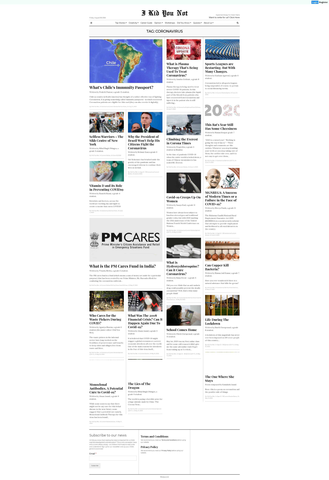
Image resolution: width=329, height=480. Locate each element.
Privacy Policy (166, 450)
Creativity (133, 23)
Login (315, 2)
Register (323, 2)
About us (208, 23)
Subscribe (94, 465)
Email (92, 453)
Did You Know (183, 23)
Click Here (235, 17)
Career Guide (146, 23)
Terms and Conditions (169, 440)
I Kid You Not (164, 12)
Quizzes (196, 23)
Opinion (157, 23)
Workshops (170, 23)
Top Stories (120, 23)
